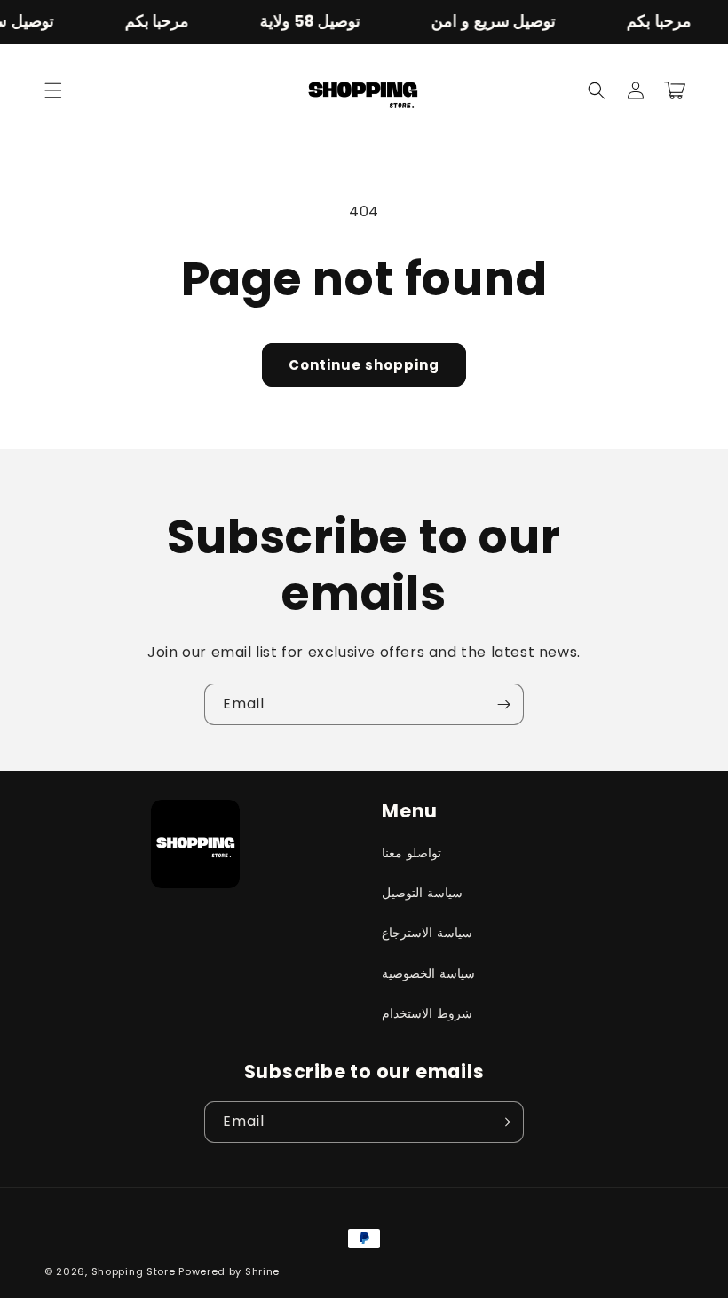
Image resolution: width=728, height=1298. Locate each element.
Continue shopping (364, 365)
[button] (53, 90)
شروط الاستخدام (427, 1013)
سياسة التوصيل (422, 893)
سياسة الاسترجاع (427, 933)
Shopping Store (133, 1271)
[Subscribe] (503, 704)
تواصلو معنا (411, 853)
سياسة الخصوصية (428, 973)
